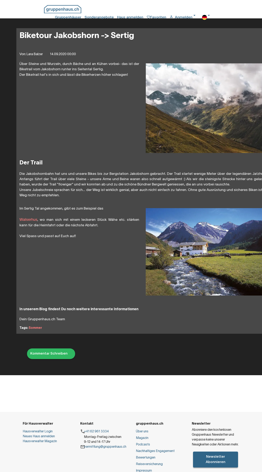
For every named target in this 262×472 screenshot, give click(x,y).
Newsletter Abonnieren (215, 459)
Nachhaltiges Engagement (155, 451)
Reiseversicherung (149, 464)
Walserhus (28, 220)
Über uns (142, 431)
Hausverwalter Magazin (40, 441)
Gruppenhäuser (68, 17)
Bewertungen (145, 457)
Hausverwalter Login (38, 431)
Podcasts (143, 444)
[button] (184, 17)
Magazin (142, 438)
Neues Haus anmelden (39, 436)
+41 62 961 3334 (96, 431)
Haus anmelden (130, 17)
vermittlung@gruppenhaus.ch (105, 446)
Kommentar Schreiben (49, 353)
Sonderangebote (99, 17)
